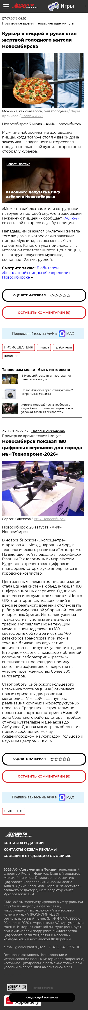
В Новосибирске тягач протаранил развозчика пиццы (46, 377)
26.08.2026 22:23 (15, 431)
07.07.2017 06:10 (14, 19)
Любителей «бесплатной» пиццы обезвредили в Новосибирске (37, 273)
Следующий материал (42, 997)
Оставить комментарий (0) (44, 313)
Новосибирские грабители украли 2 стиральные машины (47, 391)
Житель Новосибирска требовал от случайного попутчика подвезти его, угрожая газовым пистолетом (47, 408)
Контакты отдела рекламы (30, 849)
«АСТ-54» (71, 218)
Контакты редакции (24, 843)
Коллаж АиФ (32, 116)
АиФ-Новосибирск (49, 519)
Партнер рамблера (42, 987)
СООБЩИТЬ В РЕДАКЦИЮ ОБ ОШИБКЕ (37, 856)
